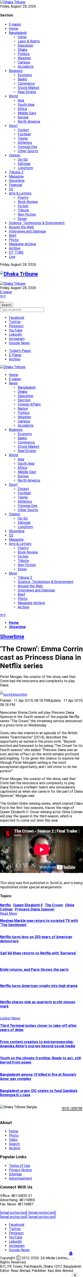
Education (25, 45)
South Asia (26, 105)
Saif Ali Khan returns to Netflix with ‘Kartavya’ (38, 953)
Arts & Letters (20, 193)
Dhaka (22, 50)
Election (24, 400)
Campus (24, 62)
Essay (22, 219)
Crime (22, 37)
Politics (24, 54)
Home (13, 28)
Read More (8, 913)
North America (29, 121)
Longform (25, 168)
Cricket (23, 130)
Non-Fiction (27, 214)
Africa (22, 109)
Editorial (24, 164)
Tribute (23, 210)
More (13, 573)
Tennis (23, 138)
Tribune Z (16, 172)
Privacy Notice (20, 1170)
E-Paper (15, 355)
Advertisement (20, 1178)
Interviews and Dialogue (27, 231)
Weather (24, 58)
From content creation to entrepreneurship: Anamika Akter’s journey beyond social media (37, 1044)
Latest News (10, 1018)
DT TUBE (16, 252)
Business (16, 71)
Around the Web (21, 227)
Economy (25, 75)
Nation (23, 408)
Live (12, 257)
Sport (13, 126)
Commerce (26, 83)
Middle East (27, 113)
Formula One (27, 147)
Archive (14, 248)
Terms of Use (19, 1166)
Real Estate (27, 92)
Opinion (14, 155)
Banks (22, 79)
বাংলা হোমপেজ (72, 1108)
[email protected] (13, 1213)
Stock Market (28, 88)
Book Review (28, 202)
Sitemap (15, 1174)
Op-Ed (22, 159)
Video (13, 1140)
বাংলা (3, 296)
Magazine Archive (22, 244)
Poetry (23, 197)
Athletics (25, 143)
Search (14, 1144)
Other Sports (28, 151)
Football (24, 134)
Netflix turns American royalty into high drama (38, 986)
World (13, 96)
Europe (23, 117)
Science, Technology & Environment (37, 223)
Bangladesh (18, 33)
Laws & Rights (29, 41)
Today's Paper (20, 351)
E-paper (15, 24)
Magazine (16, 176)
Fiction (23, 206)
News (13, 383)
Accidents (26, 66)
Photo (14, 240)
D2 (11, 189)
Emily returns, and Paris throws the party (34, 969)
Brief (12, 235)
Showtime (17, 181)
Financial (15, 185)
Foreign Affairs (29, 404)
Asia (21, 100)
